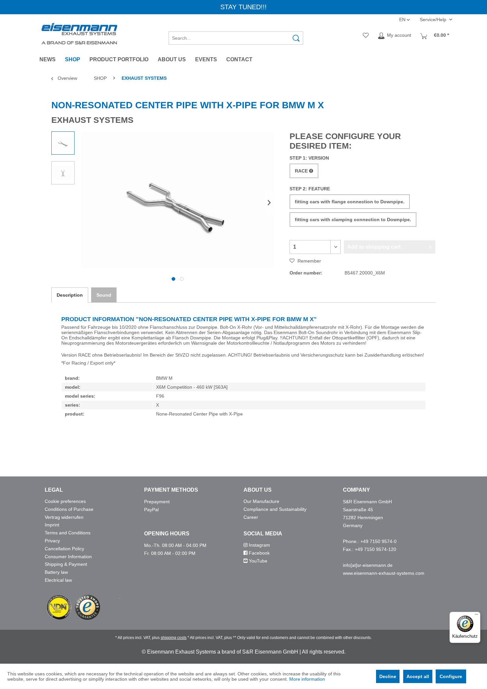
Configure (451, 676)
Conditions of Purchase (69, 509)
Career (251, 517)
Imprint (52, 524)
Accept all (417, 676)
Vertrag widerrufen (64, 517)
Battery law (56, 572)
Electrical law (58, 580)
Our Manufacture (261, 501)
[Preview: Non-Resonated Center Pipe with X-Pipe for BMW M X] (63, 143)
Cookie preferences (65, 501)
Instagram (258, 545)
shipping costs (174, 637)
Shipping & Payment (66, 564)
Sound (103, 295)
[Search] (296, 38)
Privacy (52, 540)
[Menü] (476, 616)
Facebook (258, 553)
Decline (387, 676)
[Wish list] (365, 35)
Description (70, 295)
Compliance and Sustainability (275, 509)
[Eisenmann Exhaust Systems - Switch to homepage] (79, 33)
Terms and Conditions (67, 532)
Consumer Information (68, 556)
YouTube (257, 561)
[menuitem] (236, 35)
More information (307, 679)
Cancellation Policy (64, 548)
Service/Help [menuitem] (434, 19)
